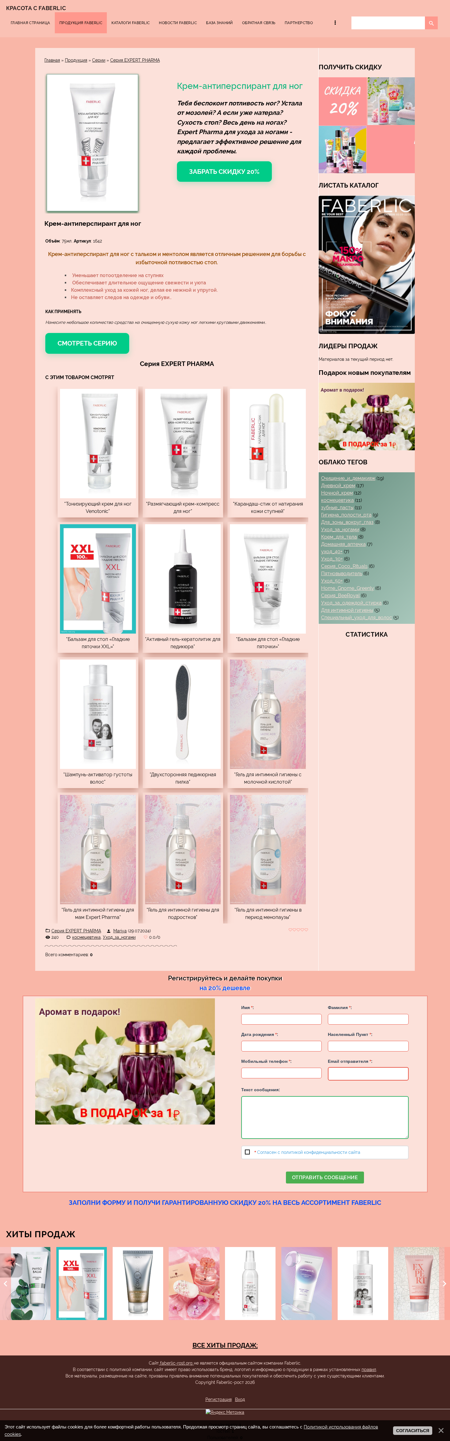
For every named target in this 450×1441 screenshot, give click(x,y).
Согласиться (412, 1430)
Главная (52, 60)
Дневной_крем (338, 485)
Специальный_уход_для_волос (356, 617)
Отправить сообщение (325, 1177)
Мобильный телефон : (266, 1061)
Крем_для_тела (339, 537)
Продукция (76, 60)
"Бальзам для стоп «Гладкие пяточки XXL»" (98, 642)
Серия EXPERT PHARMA (135, 60)
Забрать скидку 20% (224, 171)
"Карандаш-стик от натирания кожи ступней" (268, 507)
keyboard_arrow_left (5, 1283)
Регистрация (218, 1399)
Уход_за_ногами (119, 937)
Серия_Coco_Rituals (344, 566)
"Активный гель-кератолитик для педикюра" (182, 642)
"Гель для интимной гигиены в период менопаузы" (268, 913)
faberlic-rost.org (176, 1363)
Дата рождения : (259, 1034)
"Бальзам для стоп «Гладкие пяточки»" (268, 642)
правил (369, 1369)
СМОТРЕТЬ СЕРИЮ (87, 343)
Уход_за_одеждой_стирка (351, 603)
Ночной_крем (337, 493)
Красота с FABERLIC (36, 8)
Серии (98, 60)
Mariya (120, 930)
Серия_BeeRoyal (340, 595)
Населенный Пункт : (350, 1034)
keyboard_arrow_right (444, 1283)
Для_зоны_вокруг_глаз (347, 522)
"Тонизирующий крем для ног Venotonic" (98, 507)
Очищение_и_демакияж (348, 478)
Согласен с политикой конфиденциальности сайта (308, 1152)
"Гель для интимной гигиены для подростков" (183, 913)
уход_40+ (332, 551)
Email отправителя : (350, 1061)
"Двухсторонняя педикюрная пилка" (183, 778)
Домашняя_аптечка (343, 544)
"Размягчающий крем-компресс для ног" (182, 507)
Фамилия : (340, 1007)
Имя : (247, 1007)
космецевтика (86, 937)
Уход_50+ (332, 581)
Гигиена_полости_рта (346, 515)
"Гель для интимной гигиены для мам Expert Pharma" (98, 913)
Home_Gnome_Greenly (347, 588)
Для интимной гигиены (347, 610)
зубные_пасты (337, 507)
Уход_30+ (332, 559)
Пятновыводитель (341, 573)
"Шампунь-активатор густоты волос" (97, 778)
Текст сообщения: (260, 1089)
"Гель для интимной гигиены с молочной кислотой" (268, 778)
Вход (240, 1399)
